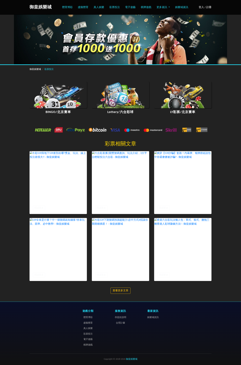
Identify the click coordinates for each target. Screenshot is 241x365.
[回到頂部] (235, 348)
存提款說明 (120, 317)
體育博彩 (67, 7)
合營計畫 (120, 323)
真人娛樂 (99, 7)
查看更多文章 (120, 290)
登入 (201, 7)
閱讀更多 (39, 208)
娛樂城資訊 (181, 7)
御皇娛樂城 (35, 69)
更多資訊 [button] (162, 7)
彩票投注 (114, 7)
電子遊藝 (130, 7)
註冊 (208, 7)
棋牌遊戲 (146, 7)
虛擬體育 (83, 7)
